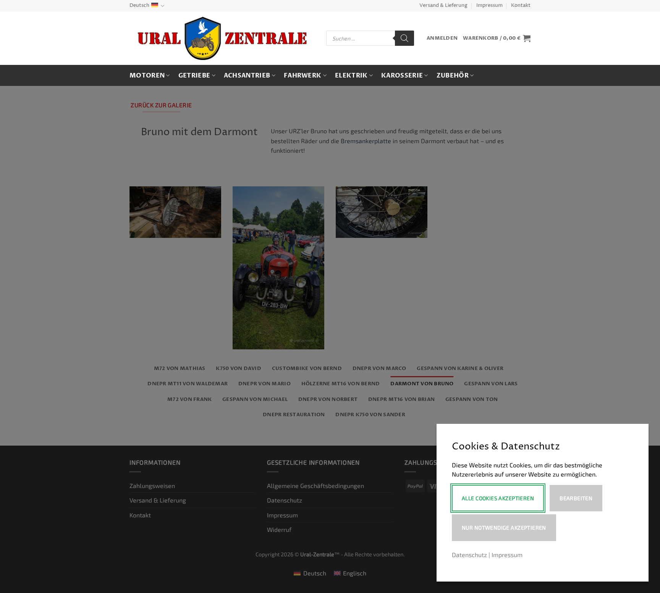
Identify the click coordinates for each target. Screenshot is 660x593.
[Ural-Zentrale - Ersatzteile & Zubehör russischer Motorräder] (222, 38)
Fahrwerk (303, 75)
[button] (442, 38)
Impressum (489, 5)
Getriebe (194, 75)
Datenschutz (469, 554)
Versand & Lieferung (443, 5)
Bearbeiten (576, 498)
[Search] (404, 38)
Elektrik (351, 75)
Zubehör (453, 75)
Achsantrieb (247, 75)
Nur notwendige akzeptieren (504, 527)
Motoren (147, 75)
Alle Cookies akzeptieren (498, 498)
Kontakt (521, 5)
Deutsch (139, 5)
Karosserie (402, 75)
